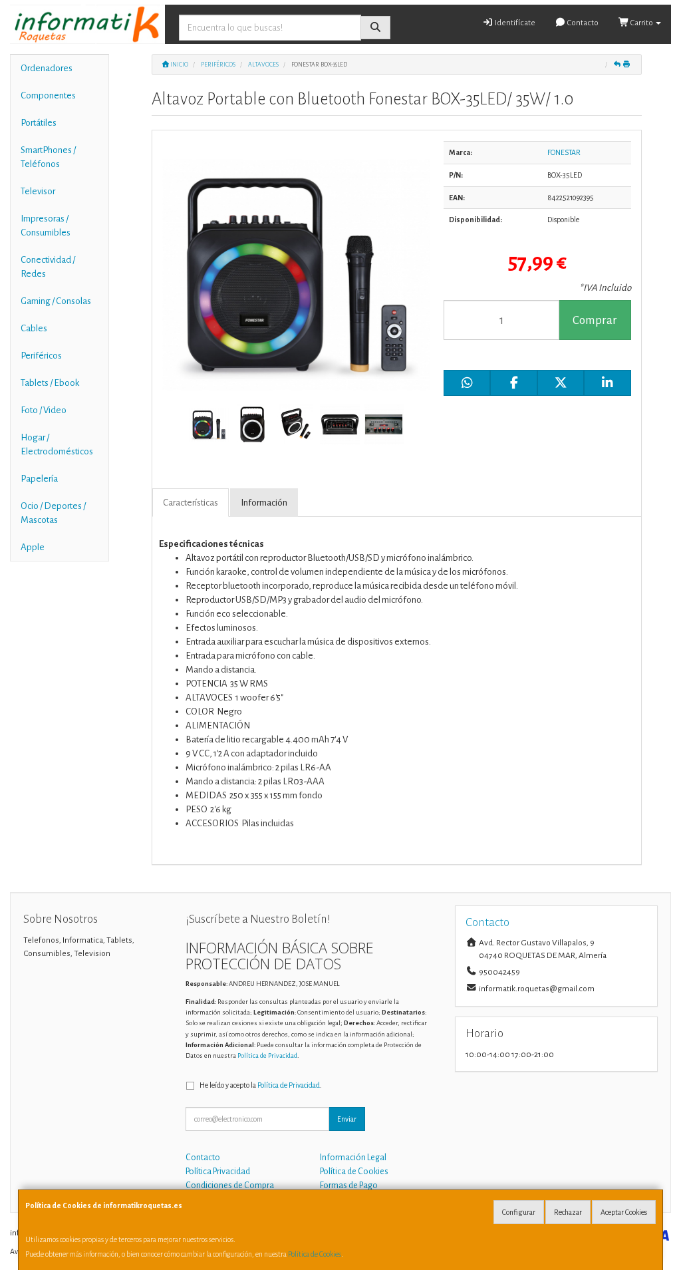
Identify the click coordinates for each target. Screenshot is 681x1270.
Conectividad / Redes (48, 267)
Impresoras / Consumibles (45, 226)
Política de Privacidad (267, 1055)
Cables (34, 328)
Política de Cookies (314, 1254)
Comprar (595, 320)
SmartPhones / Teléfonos (48, 157)
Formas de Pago (349, 1185)
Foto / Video (44, 410)
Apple (33, 547)
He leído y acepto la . (261, 1085)
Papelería (39, 479)
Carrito (641, 23)
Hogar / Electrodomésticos (57, 444)
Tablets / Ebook (50, 383)
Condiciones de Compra (230, 1185)
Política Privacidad (218, 1171)
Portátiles (39, 123)
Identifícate (514, 23)
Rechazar (568, 1212)
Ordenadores (46, 68)
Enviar (346, 1119)
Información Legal (353, 1157)
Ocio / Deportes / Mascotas (53, 513)
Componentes (48, 95)
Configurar (518, 1212)
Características (190, 503)
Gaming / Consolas (56, 301)
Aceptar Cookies (624, 1212)
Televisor (38, 191)
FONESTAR (564, 152)
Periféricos (41, 356)
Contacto (582, 23)
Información (264, 503)
